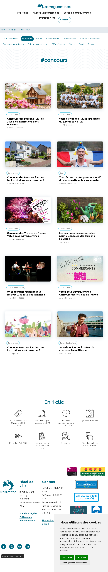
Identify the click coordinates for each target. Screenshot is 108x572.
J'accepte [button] (67, 557)
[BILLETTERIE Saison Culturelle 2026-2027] (18, 408)
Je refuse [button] (81, 557)
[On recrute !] (66, 430)
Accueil (4, 30)
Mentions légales (28, 513)
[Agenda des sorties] (89, 408)
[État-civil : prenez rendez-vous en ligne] (42, 430)
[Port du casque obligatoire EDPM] (42, 408)
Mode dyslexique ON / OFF (12, 556)
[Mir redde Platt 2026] (18, 430)
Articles (14, 30)
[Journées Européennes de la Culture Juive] (66, 408)
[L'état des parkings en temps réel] (89, 430)
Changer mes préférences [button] (74, 563)
